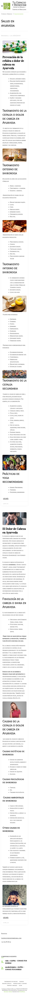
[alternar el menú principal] (2, 6)
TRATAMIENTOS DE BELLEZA (11, 981)
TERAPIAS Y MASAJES (12, 985)
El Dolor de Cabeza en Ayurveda (14, 530)
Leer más (5, 498)
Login (20, 985)
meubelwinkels (10, 967)
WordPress (22, 991)
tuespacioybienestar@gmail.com (11, 938)
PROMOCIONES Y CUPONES (20, 983)
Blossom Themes (8, 991)
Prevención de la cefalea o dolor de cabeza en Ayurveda (13, 62)
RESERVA (21, 981)
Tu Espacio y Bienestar (19, 4)
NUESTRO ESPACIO (6, 983)
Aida (6, 961)
